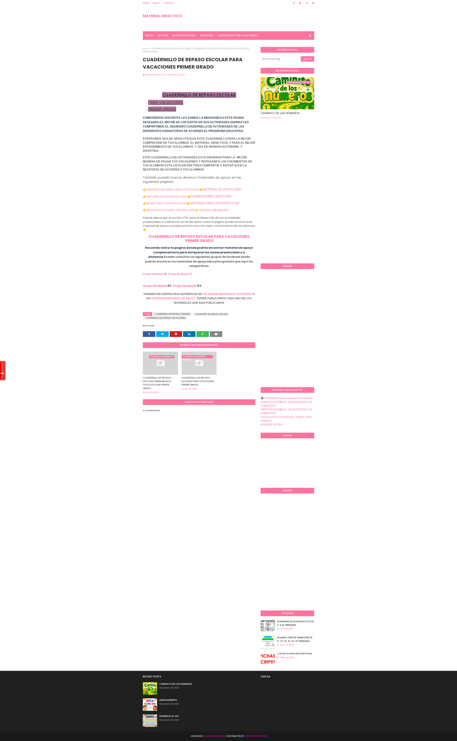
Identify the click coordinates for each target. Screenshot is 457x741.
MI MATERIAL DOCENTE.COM (166, 203)
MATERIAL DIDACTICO (162, 15)
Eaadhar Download (215, 736)
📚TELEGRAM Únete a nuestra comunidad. (287, 398)
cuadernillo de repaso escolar (211, 314)
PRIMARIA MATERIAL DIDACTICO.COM (172, 189)
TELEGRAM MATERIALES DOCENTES (227, 294)
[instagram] (306, 3)
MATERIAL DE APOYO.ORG (222, 189)
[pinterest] (312, 3)
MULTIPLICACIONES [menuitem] (184, 35)
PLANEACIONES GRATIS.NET (211, 196)
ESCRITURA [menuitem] (206, 35)
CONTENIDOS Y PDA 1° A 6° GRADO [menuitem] (238, 35)
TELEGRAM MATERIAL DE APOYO (173, 298)
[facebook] (294, 3)
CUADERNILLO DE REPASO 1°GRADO (172, 314)
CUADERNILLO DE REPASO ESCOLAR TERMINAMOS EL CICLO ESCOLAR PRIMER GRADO (157, 383)
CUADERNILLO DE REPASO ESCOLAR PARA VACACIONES (199, 236)
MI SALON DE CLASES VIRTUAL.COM (170, 210)
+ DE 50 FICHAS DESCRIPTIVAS (294, 653)
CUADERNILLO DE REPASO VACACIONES (171, 48)
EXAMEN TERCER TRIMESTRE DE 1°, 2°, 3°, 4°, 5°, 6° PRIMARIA (294, 639)
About (156, 2)
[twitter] (300, 3)
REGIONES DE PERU (271, 424)
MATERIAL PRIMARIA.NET (213, 210)
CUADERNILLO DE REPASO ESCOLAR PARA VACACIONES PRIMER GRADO (198, 381)
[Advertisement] (275, 202)
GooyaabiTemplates (255, 736)
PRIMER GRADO (199, 240)
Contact (169, 2)
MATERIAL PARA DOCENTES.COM (214, 203)
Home (146, 2)
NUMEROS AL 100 (169, 716)
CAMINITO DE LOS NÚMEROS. (280, 113)
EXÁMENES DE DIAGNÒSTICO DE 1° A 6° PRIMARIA (295, 623)
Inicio (146, 48)
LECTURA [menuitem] (163, 35)
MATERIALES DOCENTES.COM (166, 196)
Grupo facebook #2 (180, 273)
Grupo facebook (153, 273)
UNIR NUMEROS (168, 700)
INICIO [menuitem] (149, 35)
